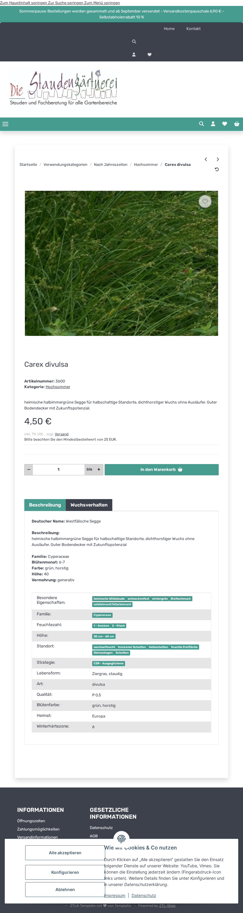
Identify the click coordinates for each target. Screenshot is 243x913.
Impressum (114, 895)
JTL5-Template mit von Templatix (101, 906)
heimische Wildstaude (109, 598)
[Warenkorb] (237, 124)
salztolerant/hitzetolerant (112, 604)
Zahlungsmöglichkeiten (38, 829)
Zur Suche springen (66, 3)
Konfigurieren (65, 872)
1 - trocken (101, 625)
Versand (61, 434)
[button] (182, 41)
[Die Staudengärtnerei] (63, 89)
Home (169, 28)
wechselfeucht (104, 647)
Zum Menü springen (102, 3)
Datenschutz (144, 895)
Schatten (122, 652)
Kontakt (193, 28)
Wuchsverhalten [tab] (89, 505)
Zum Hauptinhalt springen (24, 3)
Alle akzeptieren (65, 852)
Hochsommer (58, 387)
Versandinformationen (37, 837)
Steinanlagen (103, 652)
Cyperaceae (102, 615)
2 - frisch (118, 625)
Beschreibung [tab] (45, 505)
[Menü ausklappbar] (5, 124)
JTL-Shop (167, 906)
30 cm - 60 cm (104, 636)
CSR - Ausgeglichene (109, 663)
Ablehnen (65, 889)
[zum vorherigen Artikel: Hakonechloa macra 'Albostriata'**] (206, 160)
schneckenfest (138, 598)
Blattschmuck (181, 598)
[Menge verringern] (29, 469)
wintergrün (160, 598)
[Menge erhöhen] (99, 469)
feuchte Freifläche (184, 647)
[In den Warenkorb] (28, 187)
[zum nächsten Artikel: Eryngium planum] (217, 160)
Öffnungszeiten (31, 821)
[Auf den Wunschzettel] (205, 201)
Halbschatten (158, 647)
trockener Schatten (132, 647)
